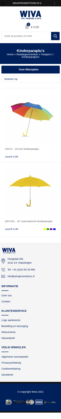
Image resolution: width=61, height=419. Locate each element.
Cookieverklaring (10, 368)
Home (10, 54)
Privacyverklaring (11, 362)
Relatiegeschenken (27, 54)
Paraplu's (46, 54)
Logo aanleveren (10, 320)
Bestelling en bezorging (14, 326)
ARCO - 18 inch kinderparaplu (22, 149)
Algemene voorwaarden (14, 356)
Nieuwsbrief (8, 338)
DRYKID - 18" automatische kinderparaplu (29, 221)
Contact (5, 301)
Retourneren (8, 332)
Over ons (6, 295)
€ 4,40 (11, 228)
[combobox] (26, 36)
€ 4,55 (11, 156)
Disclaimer (7, 374)
